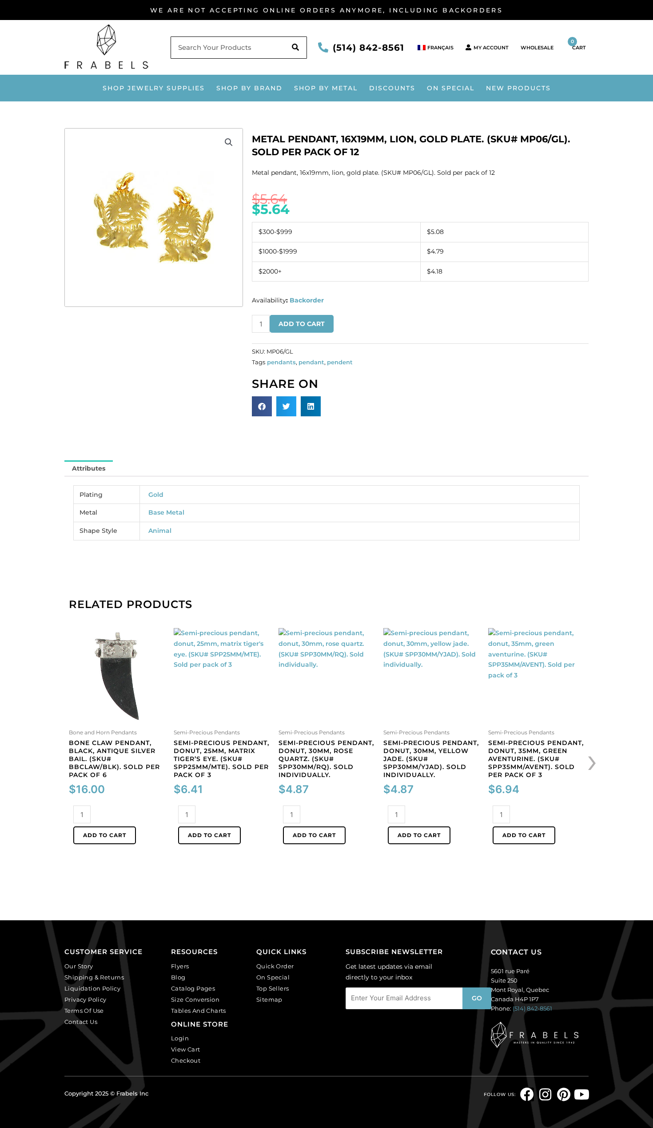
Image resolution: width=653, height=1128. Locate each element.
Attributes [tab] (88, 468)
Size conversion (195, 999)
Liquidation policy (92, 988)
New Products (518, 88)
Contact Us (80, 1021)
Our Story (78, 966)
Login (180, 1038)
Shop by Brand (249, 88)
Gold (155, 495)
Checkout (185, 1060)
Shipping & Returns (94, 977)
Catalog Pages (193, 988)
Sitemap (269, 999)
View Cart (185, 1049)
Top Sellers (272, 988)
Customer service (103, 951)
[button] (229, 142)
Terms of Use (84, 1010)
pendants (281, 362)
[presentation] (592, 760)
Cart (578, 44)
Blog (178, 977)
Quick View (117, 718)
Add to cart (302, 324)
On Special (450, 88)
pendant (311, 362)
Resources (194, 951)
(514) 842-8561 (368, 47)
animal (159, 531)
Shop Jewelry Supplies (154, 88)
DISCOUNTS (392, 88)
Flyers (180, 966)
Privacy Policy (85, 999)
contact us (516, 952)
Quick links (281, 951)
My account (491, 47)
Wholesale (537, 47)
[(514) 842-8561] (323, 47)
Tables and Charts (198, 1010)
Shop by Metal (326, 88)
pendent (340, 362)
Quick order (275, 966)
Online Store (199, 1024)
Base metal (166, 512)
